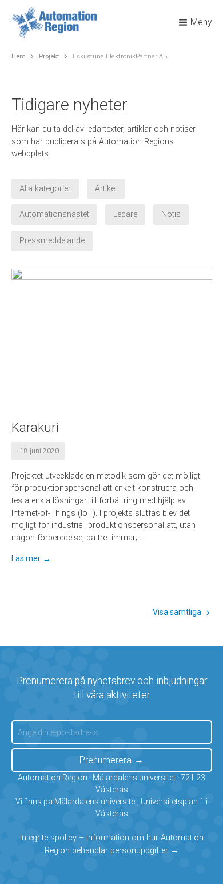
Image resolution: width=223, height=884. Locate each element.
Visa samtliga (177, 612)
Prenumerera (105, 760)
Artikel (106, 189)
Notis (171, 214)
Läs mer (26, 558)
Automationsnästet (54, 214)
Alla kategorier (45, 189)
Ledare (125, 214)
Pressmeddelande (52, 241)
